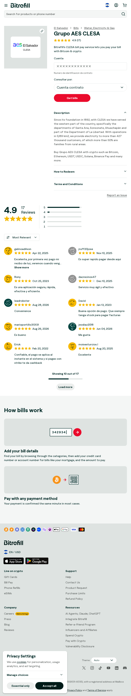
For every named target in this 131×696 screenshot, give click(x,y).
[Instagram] (92, 668)
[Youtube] (108, 668)
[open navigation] (6, 5)
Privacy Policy (74, 690)
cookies (21, 662)
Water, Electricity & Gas (99, 28)
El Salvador (61, 28)
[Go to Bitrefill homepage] (20, 5)
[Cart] (125, 5)
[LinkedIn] (117, 668)
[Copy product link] (42, 31)
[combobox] (62, 14)
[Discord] (125, 668)
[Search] (123, 14)
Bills (76, 28)
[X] (84, 668)
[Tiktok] (100, 668)
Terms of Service (96, 690)
